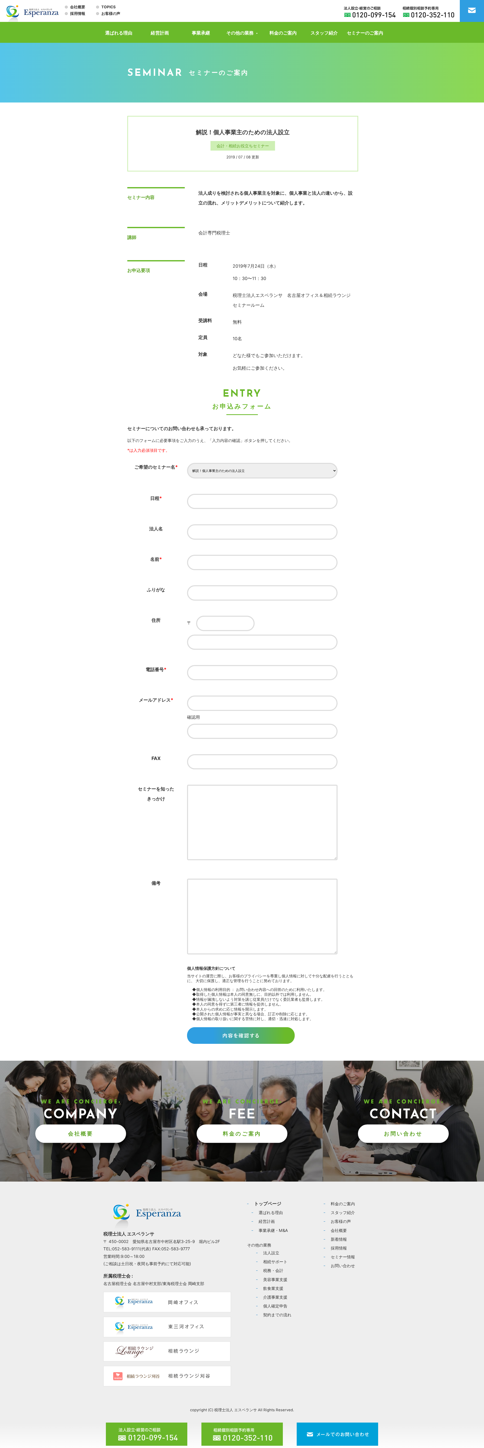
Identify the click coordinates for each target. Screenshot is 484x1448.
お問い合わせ (403, 1133)
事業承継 (201, 33)
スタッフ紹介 (324, 33)
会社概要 (77, 7)
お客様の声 (110, 13)
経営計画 (160, 33)
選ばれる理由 (118, 33)
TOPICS (108, 7)
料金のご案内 (283, 33)
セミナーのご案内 (365, 33)
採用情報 (77, 13)
